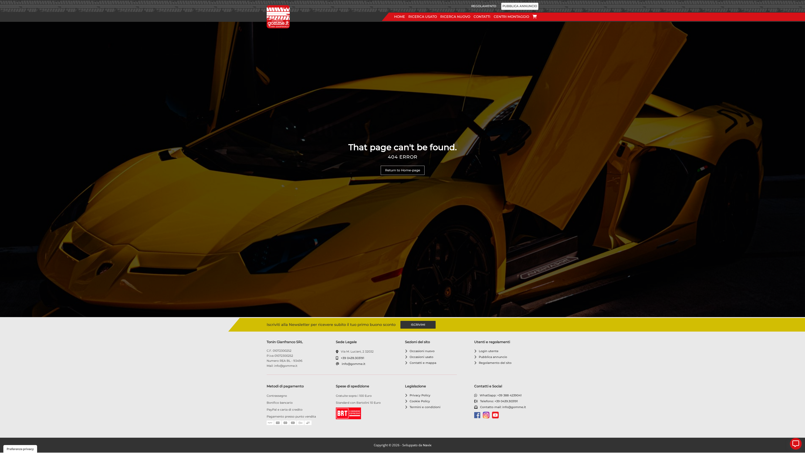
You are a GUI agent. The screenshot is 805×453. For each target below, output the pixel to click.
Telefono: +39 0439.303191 (498, 401)
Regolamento (483, 6)
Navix (427, 445)
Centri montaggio (511, 17)
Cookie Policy (419, 401)
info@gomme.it (352, 363)
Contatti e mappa (422, 362)
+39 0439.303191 (351, 358)
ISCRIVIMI (418, 325)
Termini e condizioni (424, 407)
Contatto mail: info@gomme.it (502, 407)
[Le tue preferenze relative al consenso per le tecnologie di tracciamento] (20, 449)
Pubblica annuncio (519, 6)
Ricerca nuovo (455, 17)
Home (399, 17)
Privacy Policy (419, 395)
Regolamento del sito (494, 362)
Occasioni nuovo (421, 351)
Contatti (482, 17)
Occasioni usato (420, 356)
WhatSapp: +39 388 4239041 (500, 395)
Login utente (488, 351)
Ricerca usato (422, 17)
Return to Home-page (402, 170)
